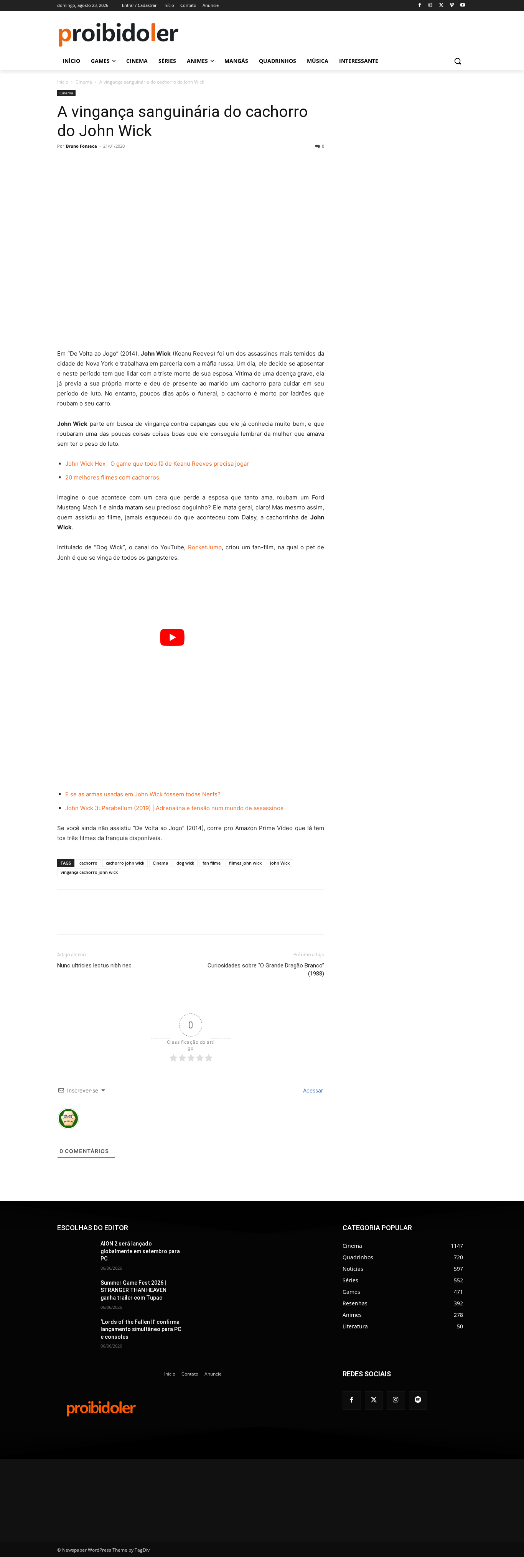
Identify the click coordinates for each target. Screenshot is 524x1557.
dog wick (185, 863)
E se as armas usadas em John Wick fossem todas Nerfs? (143, 794)
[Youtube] (462, 5)
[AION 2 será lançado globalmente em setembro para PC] (75, 1253)
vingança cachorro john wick (89, 872)
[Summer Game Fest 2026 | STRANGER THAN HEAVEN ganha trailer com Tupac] (75, 1292)
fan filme (212, 863)
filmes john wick (245, 863)
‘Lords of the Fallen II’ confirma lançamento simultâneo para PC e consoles (141, 1329)
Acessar (312, 1090)
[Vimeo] (451, 5)
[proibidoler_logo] (118, 34)
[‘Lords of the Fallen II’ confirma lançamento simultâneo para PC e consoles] (75, 1331)
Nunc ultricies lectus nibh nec (94, 965)
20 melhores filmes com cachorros (112, 477)
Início (62, 82)
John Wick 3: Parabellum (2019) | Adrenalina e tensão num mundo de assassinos (174, 808)
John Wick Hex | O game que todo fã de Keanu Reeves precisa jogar (157, 463)
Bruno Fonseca (81, 146)
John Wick (280, 863)
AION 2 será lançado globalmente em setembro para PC (140, 1251)
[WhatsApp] (166, 163)
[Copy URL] (201, 163)
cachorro (88, 863)
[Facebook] (419, 5)
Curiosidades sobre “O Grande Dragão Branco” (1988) (266, 969)
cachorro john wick (125, 863)
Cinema (84, 82)
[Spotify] (418, 1400)
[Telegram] (183, 163)
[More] (219, 163)
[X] (441, 5)
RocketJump (205, 547)
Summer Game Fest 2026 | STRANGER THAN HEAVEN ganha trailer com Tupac (133, 1290)
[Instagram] (430, 5)
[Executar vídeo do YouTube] (172, 637)
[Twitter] (374, 1400)
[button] (457, 61)
